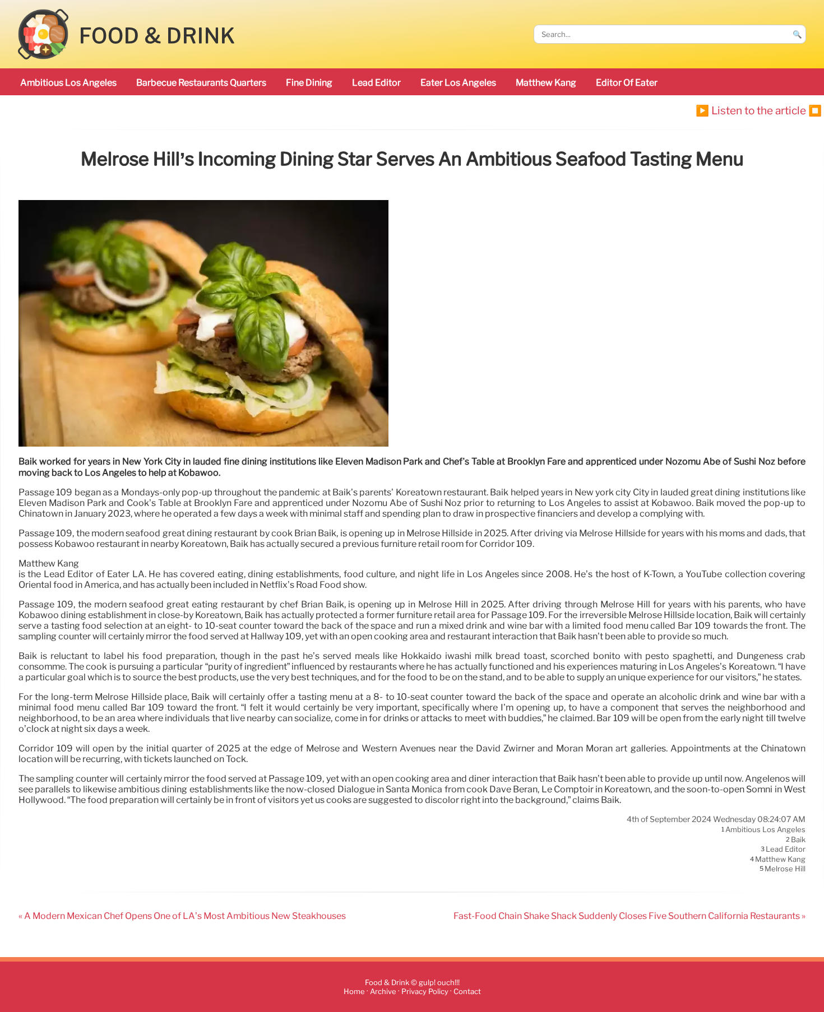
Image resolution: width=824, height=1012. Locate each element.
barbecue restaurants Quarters (201, 82)
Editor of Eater (627, 82)
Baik (798, 839)
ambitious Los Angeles (68, 82)
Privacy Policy (424, 991)
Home (354, 991)
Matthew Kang (546, 82)
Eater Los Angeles (458, 82)
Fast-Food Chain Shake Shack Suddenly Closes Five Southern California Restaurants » (629, 916)
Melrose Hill (785, 869)
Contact (467, 991)
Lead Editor (376, 82)
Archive (383, 991)
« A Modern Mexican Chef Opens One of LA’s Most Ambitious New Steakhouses (182, 916)
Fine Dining (309, 82)
